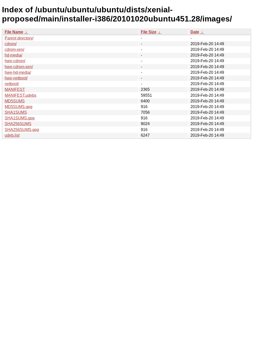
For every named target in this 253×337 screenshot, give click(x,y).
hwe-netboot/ (16, 78)
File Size (148, 32)
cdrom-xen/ (14, 49)
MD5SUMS (15, 101)
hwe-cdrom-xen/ (19, 67)
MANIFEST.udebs (20, 95)
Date (194, 32)
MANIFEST (15, 89)
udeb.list (12, 135)
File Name (14, 32)
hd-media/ (13, 55)
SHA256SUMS (18, 124)
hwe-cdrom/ (15, 61)
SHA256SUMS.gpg (22, 130)
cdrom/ (11, 44)
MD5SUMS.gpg (18, 107)
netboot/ (12, 84)
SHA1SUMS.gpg (20, 118)
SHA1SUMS (16, 112)
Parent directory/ (19, 38)
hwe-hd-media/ (18, 72)
